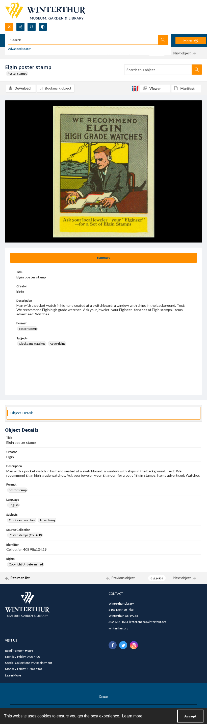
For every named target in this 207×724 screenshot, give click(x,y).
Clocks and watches (32, 343)
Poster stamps (17, 73)
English (14, 505)
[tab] (103, 257)
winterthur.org (118, 628)
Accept (190, 716)
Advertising (57, 343)
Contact (103, 696)
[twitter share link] (123, 645)
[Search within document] (197, 69)
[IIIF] (135, 88)
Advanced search (20, 49)
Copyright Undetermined (26, 564)
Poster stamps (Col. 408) (25, 535)
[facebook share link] (113, 645)
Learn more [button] (132, 716)
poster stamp (28, 329)
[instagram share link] (134, 645)
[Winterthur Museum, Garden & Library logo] (45, 11)
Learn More (13, 675)
